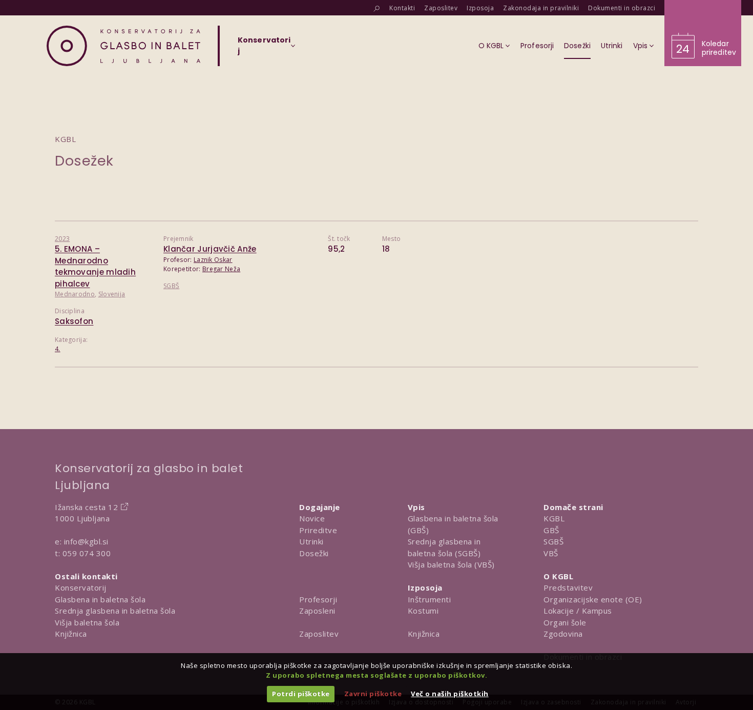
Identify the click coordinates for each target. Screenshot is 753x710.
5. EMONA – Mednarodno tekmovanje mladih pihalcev (95, 266)
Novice (312, 518)
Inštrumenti (429, 599)
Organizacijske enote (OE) (592, 599)
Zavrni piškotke (373, 693)
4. (57, 348)
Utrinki (311, 541)
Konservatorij (81, 587)
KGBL (553, 518)
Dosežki (314, 553)
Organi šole (565, 622)
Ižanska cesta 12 (86, 507)
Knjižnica (71, 633)
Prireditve (318, 530)
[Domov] (123, 46)
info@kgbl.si (86, 541)
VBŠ (550, 553)
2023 (62, 238)
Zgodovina (563, 633)
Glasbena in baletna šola (100, 599)
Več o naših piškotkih (450, 693)
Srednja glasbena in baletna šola (115, 610)
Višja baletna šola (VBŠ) (451, 564)
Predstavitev (568, 587)
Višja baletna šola (87, 622)
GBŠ (551, 530)
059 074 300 (86, 553)
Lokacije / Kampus (577, 610)
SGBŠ (171, 285)
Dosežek (84, 160)
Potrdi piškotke (301, 693)
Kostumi (423, 610)
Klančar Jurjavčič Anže (210, 249)
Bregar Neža (221, 269)
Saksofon (74, 321)
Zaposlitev (319, 633)
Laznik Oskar (213, 259)
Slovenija (112, 294)
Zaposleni (317, 610)
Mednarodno (75, 294)
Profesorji (318, 599)
